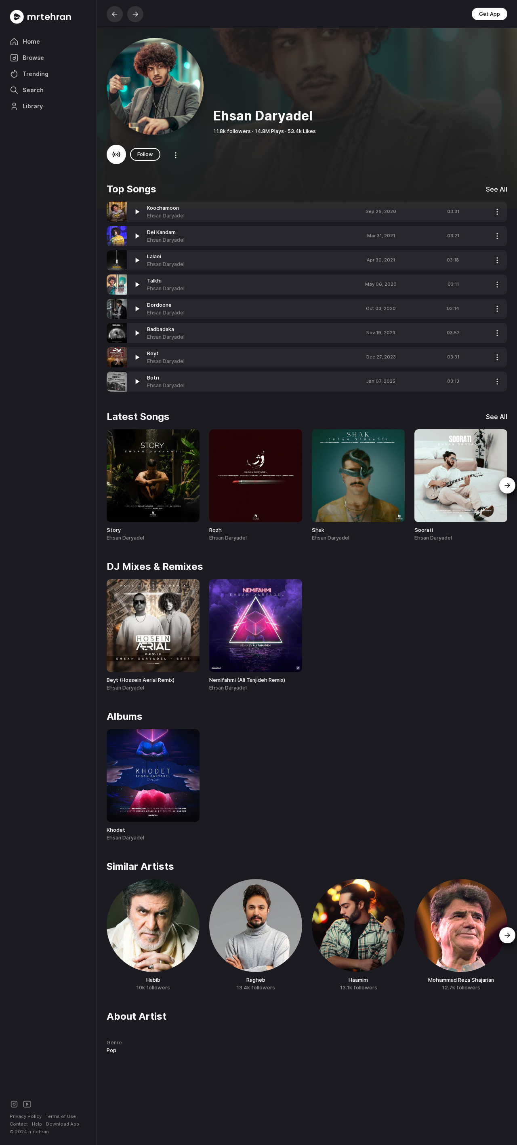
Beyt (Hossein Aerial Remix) (140, 680)
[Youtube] (27, 1103)
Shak (318, 530)
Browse (33, 57)
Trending (35, 73)
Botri (153, 378)
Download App (62, 1124)
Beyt (153, 353)
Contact (19, 1124)
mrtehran (38, 1131)
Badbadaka (160, 329)
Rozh (215, 530)
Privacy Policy (26, 1116)
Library (33, 106)
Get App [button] (489, 14)
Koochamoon (163, 208)
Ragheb (255, 980)
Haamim (358, 980)
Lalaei (154, 256)
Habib (153, 980)
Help (37, 1124)
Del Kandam (161, 232)
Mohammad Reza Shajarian (461, 980)
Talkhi (154, 281)
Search (33, 89)
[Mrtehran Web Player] (48, 17)
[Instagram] (14, 1103)
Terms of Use (61, 1116)
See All (496, 189)
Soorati (423, 530)
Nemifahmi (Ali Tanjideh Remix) (247, 680)
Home (31, 41)
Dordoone (159, 305)
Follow (145, 154)
